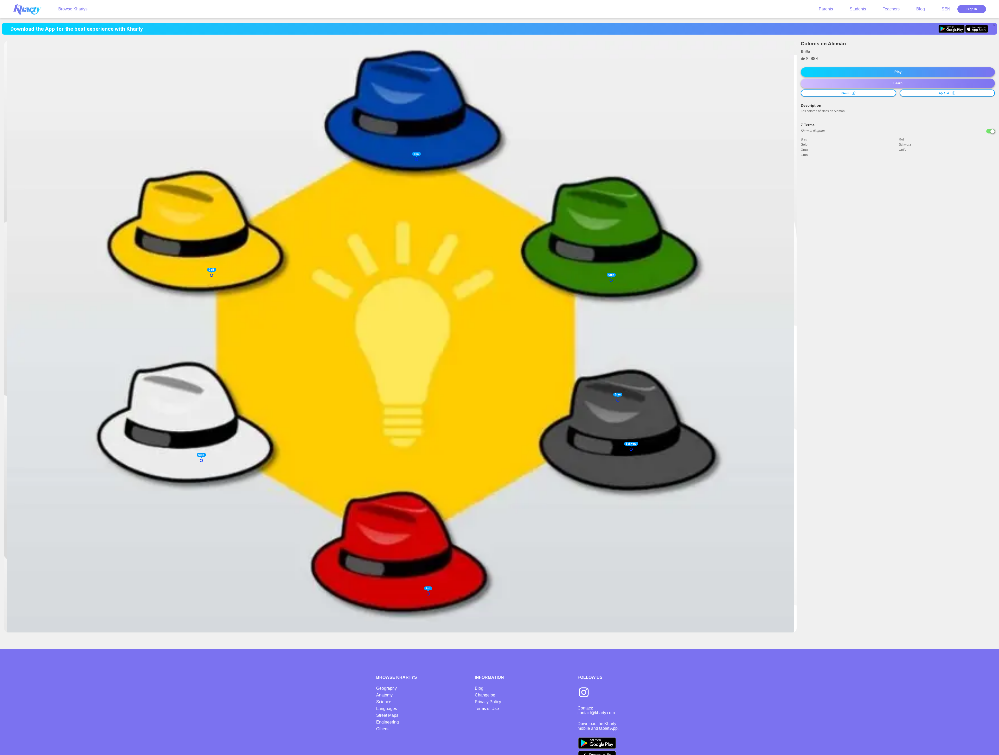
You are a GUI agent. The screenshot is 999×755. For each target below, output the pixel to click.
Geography (386, 688)
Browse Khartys (72, 9)
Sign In (971, 9)
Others (382, 729)
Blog (920, 9)
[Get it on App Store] (977, 29)
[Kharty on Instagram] (584, 693)
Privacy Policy (488, 702)
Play (897, 72)
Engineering (387, 722)
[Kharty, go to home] (29, 9)
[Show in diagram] (990, 131)
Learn (897, 83)
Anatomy (384, 695)
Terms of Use (487, 708)
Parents (826, 9)
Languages (386, 708)
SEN (946, 9)
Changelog (485, 695)
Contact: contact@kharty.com (596, 710)
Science (383, 702)
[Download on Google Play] (951, 29)
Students (858, 9)
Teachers (891, 9)
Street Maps (387, 715)
